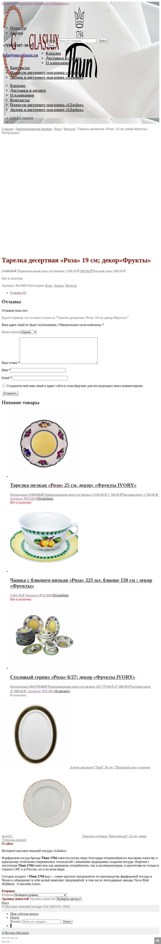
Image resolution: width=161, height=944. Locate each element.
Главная (7, 129)
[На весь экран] (7, 937)
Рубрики (8, 895)
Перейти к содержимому (51, 3)
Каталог (53, 53)
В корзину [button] (62, 691)
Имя (6, 370)
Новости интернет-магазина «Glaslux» (47, 72)
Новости (18, 28)
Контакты (20, 67)
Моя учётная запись (24, 913)
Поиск (102, 40)
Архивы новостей (42, 899)
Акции (16, 32)
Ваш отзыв (11, 363)
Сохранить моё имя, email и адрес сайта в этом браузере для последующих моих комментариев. (75, 386)
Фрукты (69, 129)
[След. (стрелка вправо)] (7, 941)
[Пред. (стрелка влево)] (3, 941)
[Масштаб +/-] (3, 937)
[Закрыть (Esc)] (16, 937)
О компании (58, 62)
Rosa (58, 129)
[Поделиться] (11, 937)
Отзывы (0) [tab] (18, 292)
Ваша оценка (11, 332)
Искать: (51, 40)
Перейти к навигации (17, 3)
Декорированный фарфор (34, 129)
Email (7, 378)
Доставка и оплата (63, 58)
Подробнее (45, 498)
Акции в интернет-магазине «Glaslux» (47, 77)
